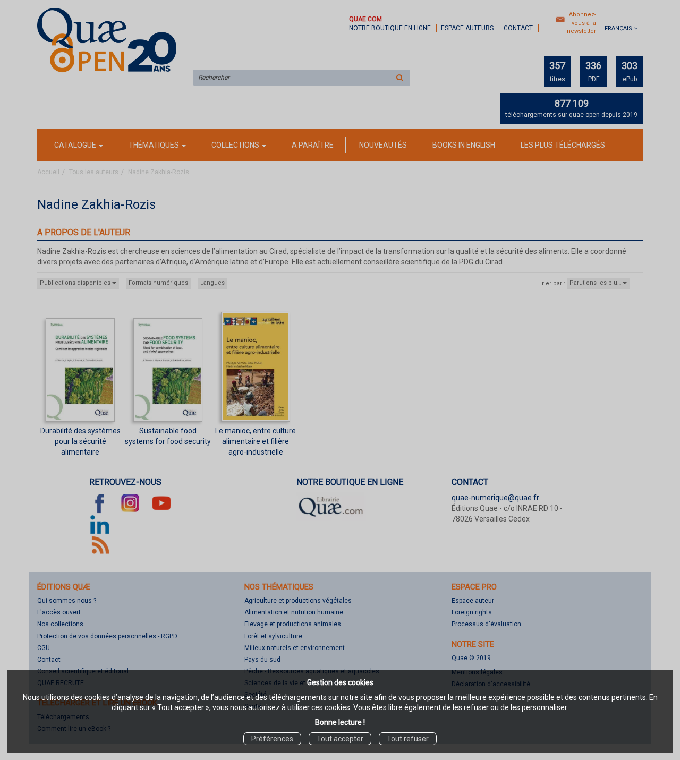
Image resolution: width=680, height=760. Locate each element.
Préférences (272, 739)
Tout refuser (408, 739)
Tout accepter (340, 739)
